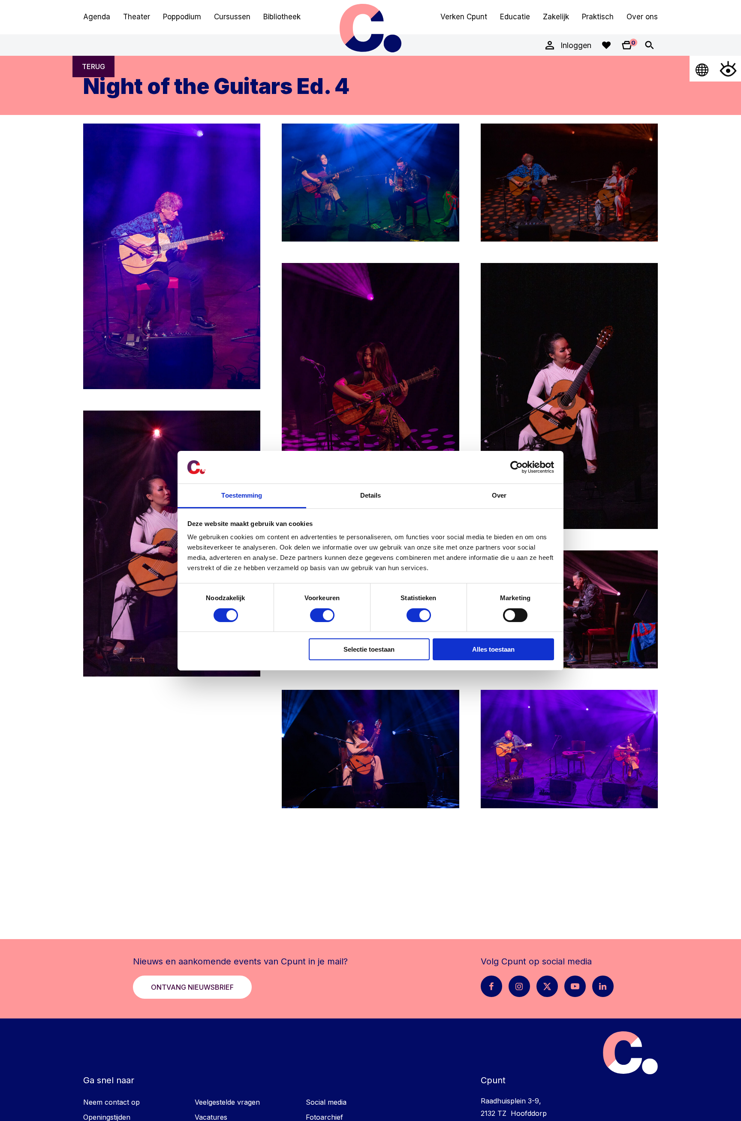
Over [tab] (499, 495)
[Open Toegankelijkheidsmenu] (728, 69)
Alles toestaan (493, 649)
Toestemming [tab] (241, 495)
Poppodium (182, 16)
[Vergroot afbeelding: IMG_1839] (171, 257)
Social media (326, 1102)
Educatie (515, 16)
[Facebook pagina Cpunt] (491, 986)
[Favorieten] (606, 45)
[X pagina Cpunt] (547, 986)
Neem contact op (111, 1102)
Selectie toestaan (369, 649)
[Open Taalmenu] (702, 69)
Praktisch (598, 16)
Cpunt (370, 28)
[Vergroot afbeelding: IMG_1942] (569, 609)
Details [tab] (370, 495)
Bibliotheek (282, 16)
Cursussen (232, 16)
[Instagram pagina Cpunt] (519, 986)
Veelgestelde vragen (227, 1102)
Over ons (642, 16)
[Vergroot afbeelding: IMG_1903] (171, 544)
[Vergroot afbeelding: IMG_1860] (569, 183)
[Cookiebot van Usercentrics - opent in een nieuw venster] (516, 467)
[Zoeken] (649, 45)
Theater (136, 16)
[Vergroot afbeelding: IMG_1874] (370, 396)
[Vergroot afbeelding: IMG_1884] (569, 396)
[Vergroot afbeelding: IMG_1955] (370, 749)
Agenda (96, 16)
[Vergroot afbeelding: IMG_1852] (370, 183)
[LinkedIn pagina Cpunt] (603, 986)
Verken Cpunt (463, 16)
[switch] (322, 615)
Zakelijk (556, 16)
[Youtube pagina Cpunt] (575, 986)
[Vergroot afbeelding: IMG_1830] (569, 749)
